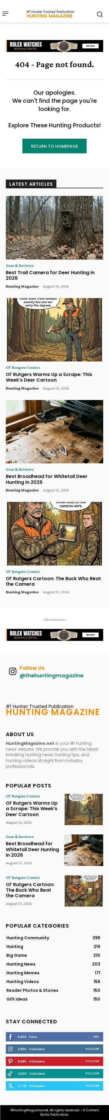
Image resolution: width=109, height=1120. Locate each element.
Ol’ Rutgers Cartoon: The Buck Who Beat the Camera (53, 581)
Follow (92, 1048)
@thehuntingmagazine (51, 675)
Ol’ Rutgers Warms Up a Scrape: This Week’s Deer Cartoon (49, 377)
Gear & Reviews (19, 265)
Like (96, 1036)
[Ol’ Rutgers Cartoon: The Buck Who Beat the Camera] (54, 534)
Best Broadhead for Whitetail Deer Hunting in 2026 (46, 479)
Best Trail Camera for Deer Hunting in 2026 (50, 275)
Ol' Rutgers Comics (23, 367)
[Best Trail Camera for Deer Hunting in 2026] (54, 228)
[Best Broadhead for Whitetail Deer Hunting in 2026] (54, 432)
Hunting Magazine (22, 286)
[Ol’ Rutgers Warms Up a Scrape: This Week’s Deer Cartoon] (54, 330)
